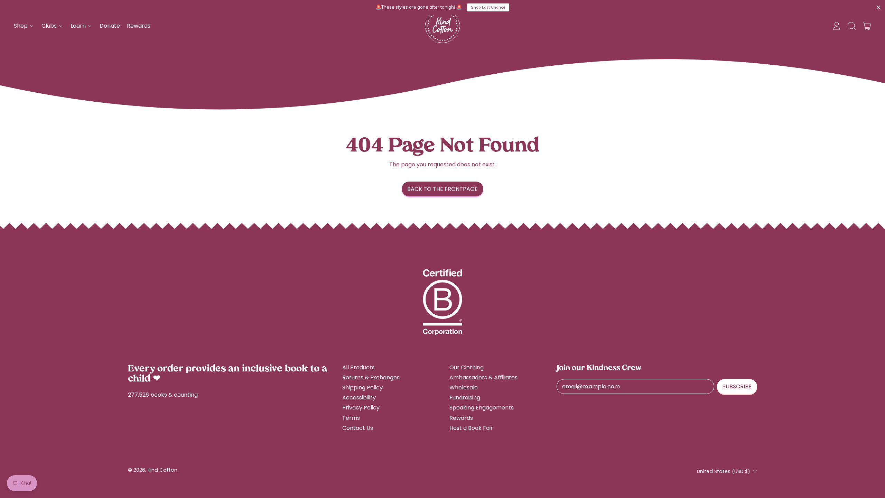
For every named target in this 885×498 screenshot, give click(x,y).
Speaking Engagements (481, 408)
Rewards (138, 26)
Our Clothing (466, 367)
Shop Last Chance (488, 7)
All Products (358, 367)
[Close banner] (878, 7)
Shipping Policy (362, 387)
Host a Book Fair (471, 428)
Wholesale (463, 387)
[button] (851, 25)
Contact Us (357, 428)
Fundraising (464, 398)
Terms (351, 418)
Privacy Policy (361, 408)
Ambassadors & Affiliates (483, 377)
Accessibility (359, 398)
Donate (110, 26)
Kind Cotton (162, 470)
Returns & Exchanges (371, 377)
